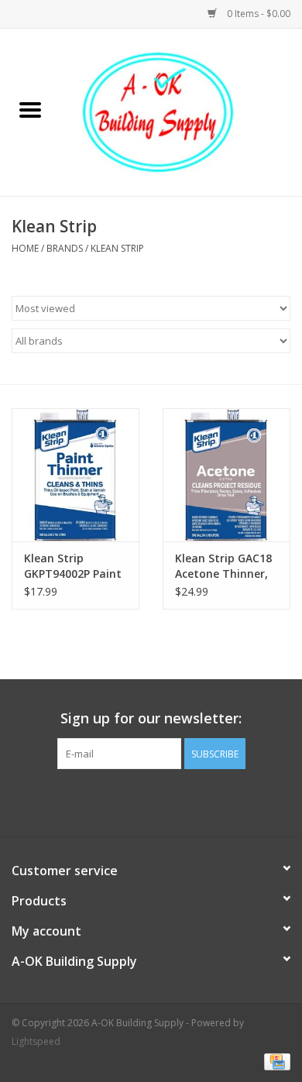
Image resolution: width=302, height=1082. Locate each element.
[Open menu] (30, 109)
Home (25, 248)
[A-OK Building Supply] (181, 111)
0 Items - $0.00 (257, 13)
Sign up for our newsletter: (151, 718)
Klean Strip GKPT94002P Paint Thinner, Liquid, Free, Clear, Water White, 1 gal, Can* (73, 566)
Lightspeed (36, 1041)
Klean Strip (117, 248)
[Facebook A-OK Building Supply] (151, 800)
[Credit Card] (274, 1060)
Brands (64, 248)
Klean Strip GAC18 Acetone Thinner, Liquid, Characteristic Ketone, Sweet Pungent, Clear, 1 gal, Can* (223, 566)
